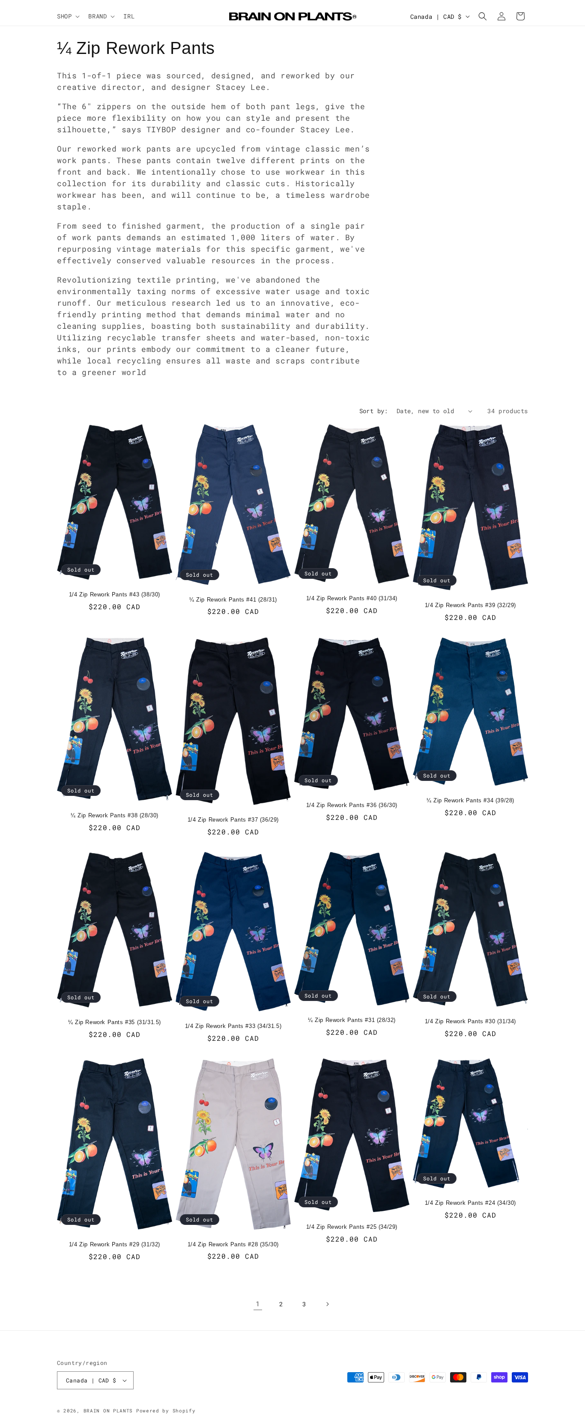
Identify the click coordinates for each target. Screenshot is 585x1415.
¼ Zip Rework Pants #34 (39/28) (470, 800)
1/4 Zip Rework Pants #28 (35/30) (233, 1244)
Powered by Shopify (166, 1410)
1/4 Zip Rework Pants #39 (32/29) (470, 605)
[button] (67, 16)
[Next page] (327, 1304)
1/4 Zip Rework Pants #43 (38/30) (114, 594)
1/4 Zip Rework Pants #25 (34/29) (351, 1227)
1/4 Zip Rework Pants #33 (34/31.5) (233, 1026)
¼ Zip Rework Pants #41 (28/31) (233, 599)
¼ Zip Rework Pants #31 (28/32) (352, 1020)
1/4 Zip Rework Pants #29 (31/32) (114, 1244)
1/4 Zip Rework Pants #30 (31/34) (470, 1021)
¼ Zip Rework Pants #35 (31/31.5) (114, 1022)
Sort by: (373, 411)
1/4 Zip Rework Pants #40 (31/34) (351, 598)
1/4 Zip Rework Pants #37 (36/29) (233, 819)
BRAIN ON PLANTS (108, 1410)
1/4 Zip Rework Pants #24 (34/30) (470, 1203)
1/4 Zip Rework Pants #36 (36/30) (351, 805)
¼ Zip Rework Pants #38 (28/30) (114, 815)
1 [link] (258, 1303)
